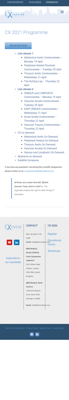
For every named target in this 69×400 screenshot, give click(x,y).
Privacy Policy (32, 328)
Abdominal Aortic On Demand (41, 136)
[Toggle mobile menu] (62, 12)
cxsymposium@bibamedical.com (39, 171)
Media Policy (45, 328)
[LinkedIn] (16, 242)
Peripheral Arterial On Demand (41, 140)
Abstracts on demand (30, 156)
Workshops (54, 250)
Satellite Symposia (28, 160)
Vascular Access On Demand (40, 148)
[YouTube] (9, 242)
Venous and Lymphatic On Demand (44, 152)
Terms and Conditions (14, 328)
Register (52, 233)
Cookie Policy (58, 328)
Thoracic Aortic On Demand (39, 144)
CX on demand (26, 132)
